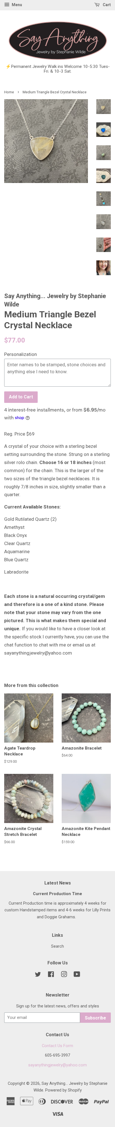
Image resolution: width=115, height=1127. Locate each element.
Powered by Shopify (63, 1090)
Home (9, 92)
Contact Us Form (57, 1045)
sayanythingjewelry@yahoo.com (57, 1065)
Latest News (57, 883)
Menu (16, 5)
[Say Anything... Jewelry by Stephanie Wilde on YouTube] (77, 975)
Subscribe (95, 1018)
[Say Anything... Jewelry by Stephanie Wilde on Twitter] (38, 975)
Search (57, 946)
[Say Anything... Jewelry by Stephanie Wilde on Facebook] (51, 975)
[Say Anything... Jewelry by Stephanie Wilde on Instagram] (64, 975)
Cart (106, 5)
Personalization (20, 354)
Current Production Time (57, 893)
